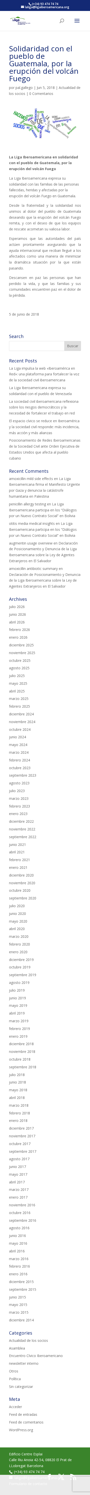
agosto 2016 (19, 1227)
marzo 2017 (18, 1189)
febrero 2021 (19, 859)
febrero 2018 (19, 1113)
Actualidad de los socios (28, 1340)
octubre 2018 (19, 1059)
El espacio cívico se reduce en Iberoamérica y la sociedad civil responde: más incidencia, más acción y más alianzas (44, 426)
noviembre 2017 (22, 1136)
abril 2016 (17, 1251)
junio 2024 (17, 737)
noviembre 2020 (22, 883)
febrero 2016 (19, 1266)
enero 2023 (18, 813)
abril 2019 (17, 1013)
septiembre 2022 (22, 836)
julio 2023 (17, 790)
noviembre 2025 (22, 652)
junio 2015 (17, 1297)
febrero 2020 (19, 944)
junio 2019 (17, 998)
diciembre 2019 (21, 959)
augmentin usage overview (30, 543)
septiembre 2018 (22, 1067)
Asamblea (17, 1348)
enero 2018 (18, 1120)
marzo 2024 (18, 752)
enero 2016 (18, 1274)
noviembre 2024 (22, 721)
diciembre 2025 (21, 645)
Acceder (15, 1406)
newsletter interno (23, 1363)
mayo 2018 (18, 1089)
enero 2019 (18, 1036)
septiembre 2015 (22, 1289)
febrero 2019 (19, 1028)
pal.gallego (24, 87)
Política (15, 1378)
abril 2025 (17, 691)
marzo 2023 (18, 798)
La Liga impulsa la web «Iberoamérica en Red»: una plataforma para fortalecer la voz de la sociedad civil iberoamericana (44, 374)
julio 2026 (17, 606)
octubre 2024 (19, 729)
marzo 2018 (18, 1105)
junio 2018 (17, 1082)
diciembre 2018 (21, 1043)
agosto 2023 (19, 783)
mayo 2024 (18, 744)
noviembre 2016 (22, 1205)
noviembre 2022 (22, 829)
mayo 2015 (18, 1304)
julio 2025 (17, 675)
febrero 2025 (19, 706)
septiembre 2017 (22, 1151)
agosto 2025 (19, 668)
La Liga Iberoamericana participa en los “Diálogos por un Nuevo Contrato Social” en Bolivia (43, 510)
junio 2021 (17, 844)
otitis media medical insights (32, 523)
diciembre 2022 (21, 821)
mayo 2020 (18, 921)
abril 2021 (17, 852)
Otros (13, 1371)
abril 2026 (17, 622)
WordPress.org (21, 1429)
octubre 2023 (19, 767)
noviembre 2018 (22, 1051)
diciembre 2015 (21, 1281)
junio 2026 (17, 614)
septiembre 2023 (22, 775)
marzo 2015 (18, 1312)
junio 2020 (17, 913)
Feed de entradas (23, 1414)
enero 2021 (18, 867)
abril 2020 (17, 928)
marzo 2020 (18, 936)
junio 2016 (17, 1235)
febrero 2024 (19, 760)
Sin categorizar (21, 1386)
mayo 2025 (18, 683)
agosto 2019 (19, 982)
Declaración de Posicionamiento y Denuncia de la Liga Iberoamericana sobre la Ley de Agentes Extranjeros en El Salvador (44, 580)
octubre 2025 (19, 660)
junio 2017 (17, 1166)
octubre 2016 (19, 1212)
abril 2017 (17, 1182)
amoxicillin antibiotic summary (33, 568)
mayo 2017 (18, 1174)
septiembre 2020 (22, 898)
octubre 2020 (19, 890)
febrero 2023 (19, 806)
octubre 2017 (19, 1143)
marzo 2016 (18, 1258)
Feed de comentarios (26, 1422)
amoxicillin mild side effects (31, 478)
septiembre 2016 (22, 1220)
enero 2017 (18, 1197)
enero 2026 (18, 637)
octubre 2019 (19, 967)
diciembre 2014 (21, 1320)
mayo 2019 (18, 1005)
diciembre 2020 (21, 875)
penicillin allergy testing (27, 504)
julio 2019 (17, 990)
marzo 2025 (18, 698)
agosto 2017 (19, 1158)
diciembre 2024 (21, 714)
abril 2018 (17, 1097)
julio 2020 (17, 905)
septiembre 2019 (22, 974)
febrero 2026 (19, 629)
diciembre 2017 (21, 1128)
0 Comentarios (41, 93)
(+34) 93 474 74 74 (29, 1471)
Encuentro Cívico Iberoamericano (36, 1355)
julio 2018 (17, 1074)
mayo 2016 (18, 1243)
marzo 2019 (18, 1021)
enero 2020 (18, 952)
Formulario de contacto (28, 1483)
